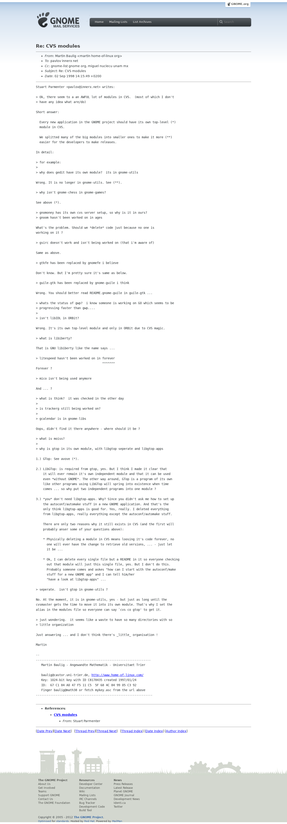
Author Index (176, 731)
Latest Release (123, 787)
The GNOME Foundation (54, 802)
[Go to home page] (65, 28)
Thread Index (131, 731)
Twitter (118, 806)
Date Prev (44, 731)
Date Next (62, 731)
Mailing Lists (118, 22)
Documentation (89, 787)
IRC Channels (88, 799)
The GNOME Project (52, 780)
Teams (42, 791)
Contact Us (45, 799)
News (118, 780)
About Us (44, 784)
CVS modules (65, 714)
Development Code (92, 806)
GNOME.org (240, 4)
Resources (87, 780)
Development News (127, 799)
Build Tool (85, 810)
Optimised (44, 821)
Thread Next (106, 731)
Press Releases (123, 784)
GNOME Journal (124, 795)
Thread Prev (85, 731)
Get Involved (46, 787)
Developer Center (90, 784)
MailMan (117, 821)
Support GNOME (49, 795)
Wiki (82, 791)
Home (99, 22)
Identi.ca (120, 802)
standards (62, 821)
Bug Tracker (87, 802)
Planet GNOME (123, 791)
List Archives (142, 22)
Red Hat (89, 821)
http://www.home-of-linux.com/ (117, 675)
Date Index (154, 731)
